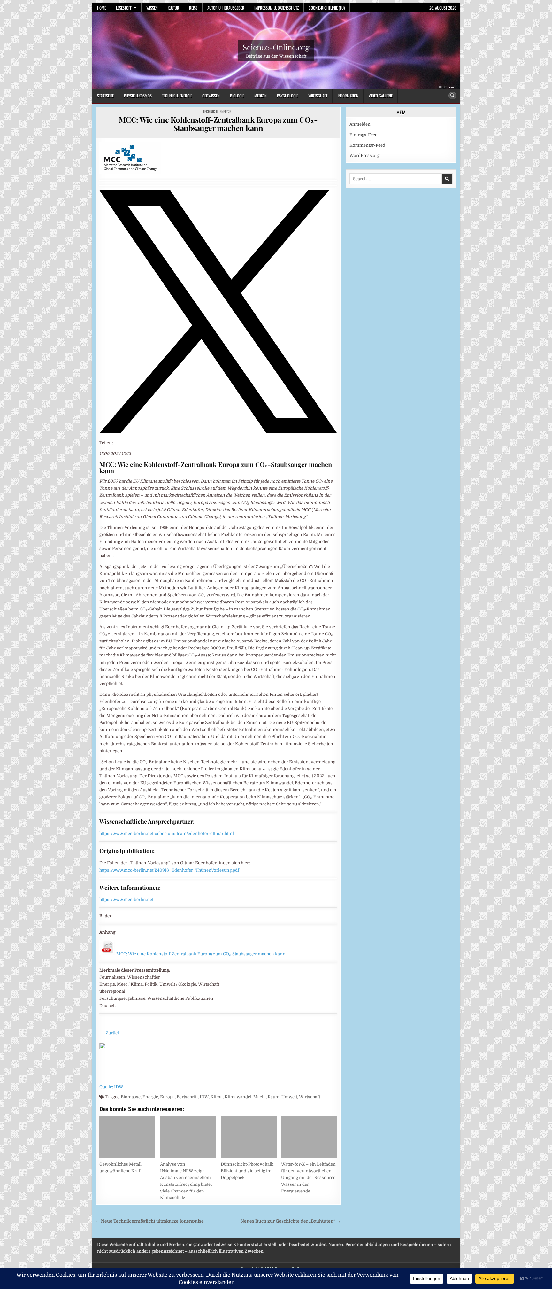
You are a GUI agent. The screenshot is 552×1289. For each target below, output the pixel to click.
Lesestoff (124, 7)
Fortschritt (187, 1096)
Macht (259, 1096)
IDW (204, 1096)
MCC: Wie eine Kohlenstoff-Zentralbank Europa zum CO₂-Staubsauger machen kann (218, 123)
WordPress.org (364, 155)
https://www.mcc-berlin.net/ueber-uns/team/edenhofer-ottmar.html (166, 833)
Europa (167, 1096)
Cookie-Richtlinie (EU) (327, 7)
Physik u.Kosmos (138, 95)
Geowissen (211, 95)
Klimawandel (238, 1096)
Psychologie (287, 95)
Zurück (113, 1032)
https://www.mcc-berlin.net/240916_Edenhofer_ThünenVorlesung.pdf (169, 870)
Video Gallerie (381, 95)
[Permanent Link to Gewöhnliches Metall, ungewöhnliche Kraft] (127, 1137)
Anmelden (360, 124)
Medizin (260, 95)
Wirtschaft (317, 95)
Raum (274, 1096)
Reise (193, 7)
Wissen (152, 7)
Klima (217, 1096)
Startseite (105, 95)
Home (101, 7)
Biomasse (131, 1096)
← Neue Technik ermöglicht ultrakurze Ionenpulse (150, 1221)
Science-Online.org (276, 47)
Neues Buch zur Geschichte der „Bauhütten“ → (291, 1221)
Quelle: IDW (111, 1086)
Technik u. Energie (177, 95)
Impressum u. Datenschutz (276, 7)
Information (348, 95)
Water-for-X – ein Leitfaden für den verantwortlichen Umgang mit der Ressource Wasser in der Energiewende (308, 1177)
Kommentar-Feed (367, 145)
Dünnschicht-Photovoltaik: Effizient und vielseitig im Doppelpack (247, 1171)
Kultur (173, 7)
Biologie (237, 95)
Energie (150, 1096)
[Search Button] (452, 95)
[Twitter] (218, 432)
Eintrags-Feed (363, 134)
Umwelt (289, 1096)
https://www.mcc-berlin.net (126, 899)
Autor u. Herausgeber (225, 7)
